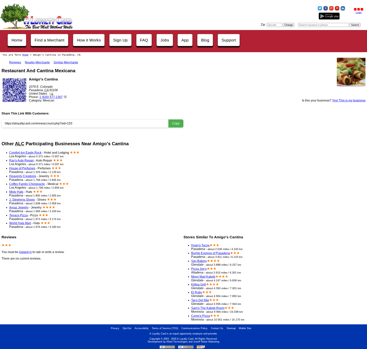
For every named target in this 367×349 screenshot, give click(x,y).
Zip (263, 24)
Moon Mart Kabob (203, 276)
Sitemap (231, 328)
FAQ (144, 40)
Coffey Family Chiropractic (27, 184)
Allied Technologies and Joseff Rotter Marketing (192, 341)
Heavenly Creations (22, 176)
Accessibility (142, 328)
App (185, 40)
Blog (205, 40)
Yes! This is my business (348, 100)
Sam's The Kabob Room (207, 308)
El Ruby (196, 292)
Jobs (164, 40)
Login (359, 12)
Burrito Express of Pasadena (210, 253)
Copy (175, 123)
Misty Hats (16, 191)
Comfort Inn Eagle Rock (25, 152)
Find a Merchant (49, 40)
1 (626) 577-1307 (51, 97)
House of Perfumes (22, 168)
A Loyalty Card (185, 338)
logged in (25, 252)
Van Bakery (199, 261)
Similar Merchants (66, 62)
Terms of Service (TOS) (165, 328)
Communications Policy (194, 328)
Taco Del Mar (200, 300)
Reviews (15, 62)
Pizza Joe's (199, 268)
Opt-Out (127, 328)
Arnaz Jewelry (18, 207)
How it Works (89, 40)
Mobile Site (245, 328)
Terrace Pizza (18, 215)
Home (16, 40)
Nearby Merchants (37, 62)
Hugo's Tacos (200, 245)
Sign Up (120, 40)
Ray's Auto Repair (21, 160)
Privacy (115, 328)
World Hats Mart (20, 223)
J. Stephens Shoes (22, 199)
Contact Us (217, 328)
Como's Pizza (200, 315)
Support (229, 40)
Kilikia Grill (198, 284)
